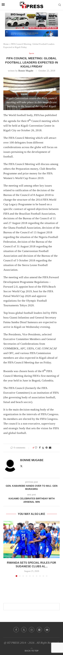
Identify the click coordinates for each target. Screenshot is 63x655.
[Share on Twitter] (43, 447)
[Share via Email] (50, 447)
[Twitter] (24, 629)
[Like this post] (36, 447)
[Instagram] (31, 629)
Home (6, 44)
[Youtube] (47, 629)
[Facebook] (16, 629)
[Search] (59, 5)
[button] (6, 548)
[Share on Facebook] (39, 447)
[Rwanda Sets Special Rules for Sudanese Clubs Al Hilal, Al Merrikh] (31, 539)
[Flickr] (39, 629)
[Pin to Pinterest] (47, 447)
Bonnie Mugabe (25, 70)
